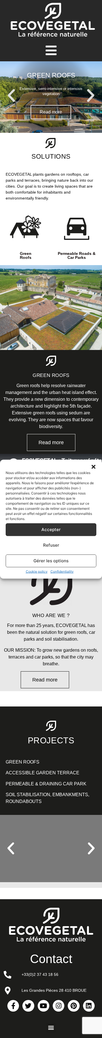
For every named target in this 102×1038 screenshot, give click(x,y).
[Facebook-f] (13, 1006)
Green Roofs (25, 255)
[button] (93, 466)
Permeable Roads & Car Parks (76, 255)
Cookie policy (37, 571)
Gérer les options (51, 560)
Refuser (51, 545)
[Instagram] (58, 1006)
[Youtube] (43, 1006)
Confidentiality (62, 571)
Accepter (51, 529)
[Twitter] (28, 1006)
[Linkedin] (89, 1006)
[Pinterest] (73, 1006)
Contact (51, 959)
